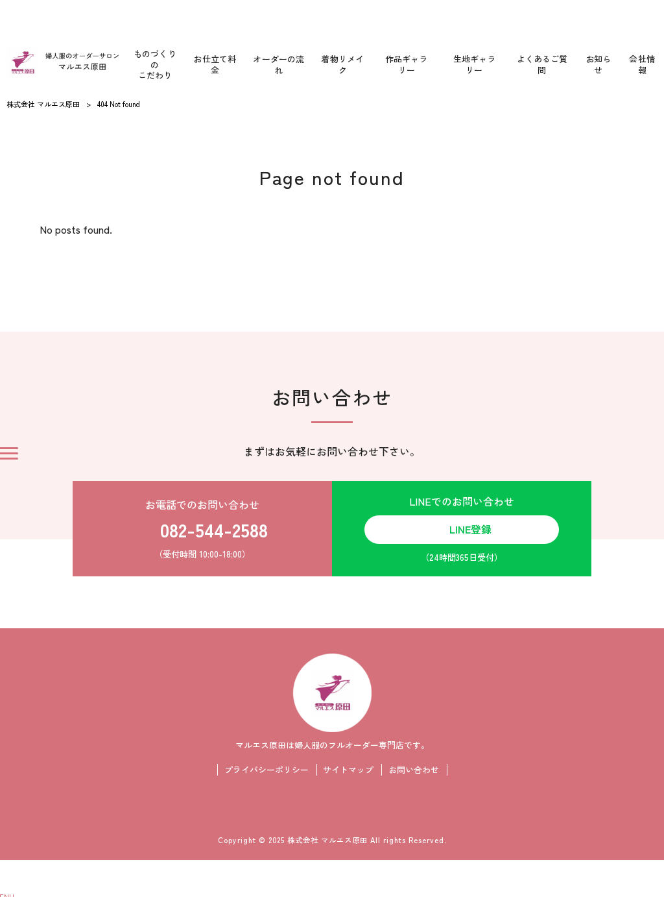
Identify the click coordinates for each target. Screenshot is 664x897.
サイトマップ (348, 770)
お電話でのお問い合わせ (206, 528)
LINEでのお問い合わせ (461, 529)
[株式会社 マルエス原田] (62, 61)
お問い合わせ (413, 770)
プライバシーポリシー (266, 770)
